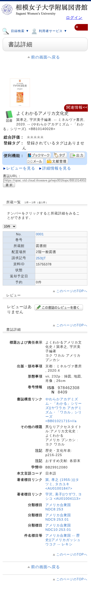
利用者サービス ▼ (52, 31)
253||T (41, 258)
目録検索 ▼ (19, 31)
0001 (40, 234)
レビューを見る (20, 168)
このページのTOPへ (71, 291)
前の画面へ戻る (45, 57)
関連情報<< (77, 107)
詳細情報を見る (56, 168)
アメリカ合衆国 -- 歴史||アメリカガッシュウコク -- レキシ (63, 539)
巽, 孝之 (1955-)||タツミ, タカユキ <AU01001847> (62, 484)
